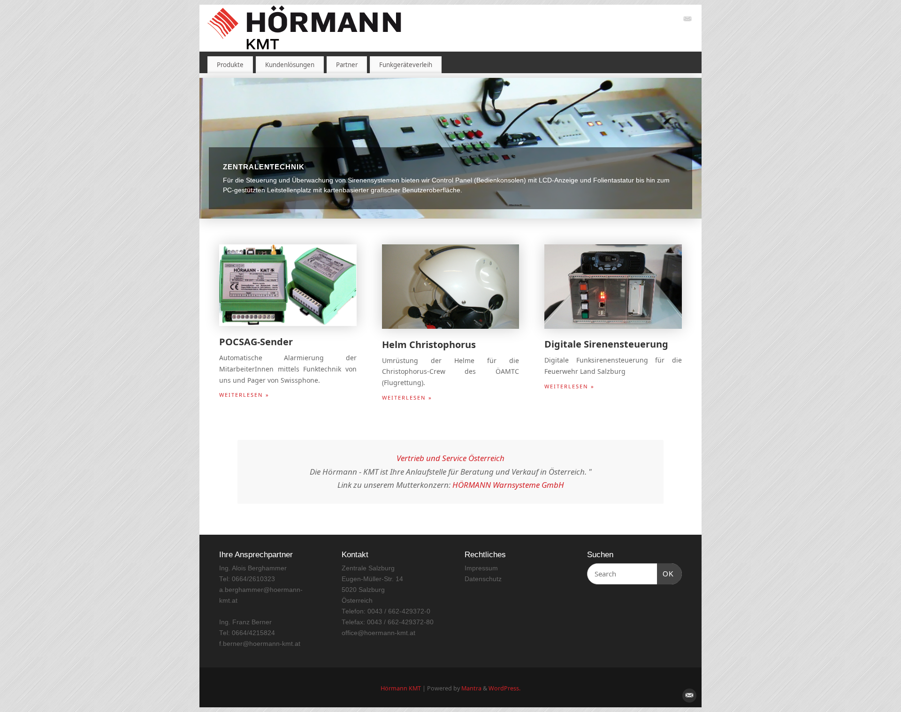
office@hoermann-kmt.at (378, 632)
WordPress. (504, 688)
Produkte (230, 65)
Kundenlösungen (289, 65)
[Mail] (687, 20)
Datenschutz (483, 579)
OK (665, 573)
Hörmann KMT (401, 688)
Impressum (481, 568)
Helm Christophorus (429, 344)
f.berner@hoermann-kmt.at (259, 643)
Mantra (471, 688)
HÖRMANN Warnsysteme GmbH (508, 484)
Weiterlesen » (244, 394)
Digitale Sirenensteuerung (606, 344)
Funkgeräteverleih (405, 65)
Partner (347, 65)
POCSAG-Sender (256, 341)
